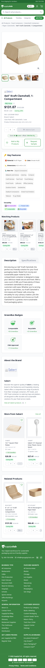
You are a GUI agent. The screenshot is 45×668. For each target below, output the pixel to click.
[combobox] (22, 12)
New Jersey (28, 583)
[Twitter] (41, 557)
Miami (26, 580)
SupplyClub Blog (7, 613)
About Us (5, 608)
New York (27, 586)
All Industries (6, 568)
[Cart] (42, 6)
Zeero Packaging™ (30, 644)
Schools (4, 592)
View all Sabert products (14, 403)
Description (10, 260)
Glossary (5, 619)
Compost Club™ (29, 647)
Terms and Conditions (28, 666)
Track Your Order (30, 622)
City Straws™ (28, 641)
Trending (18, 18)
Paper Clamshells (9, 26)
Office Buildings (7, 598)
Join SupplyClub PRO (9, 638)
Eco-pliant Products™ (31, 638)
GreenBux (5, 628)
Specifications (29, 260)
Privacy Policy (14, 666)
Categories (27, 18)
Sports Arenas (7, 595)
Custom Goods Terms (31, 616)
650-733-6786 (40, 1)
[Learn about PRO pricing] (14, 103)
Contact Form (6, 611)
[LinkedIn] (37, 557)
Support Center (29, 625)
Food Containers (17, 23)
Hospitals (5, 589)
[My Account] (37, 6)
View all (38, 414)
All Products (8, 18)
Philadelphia (28, 589)
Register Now (6, 641)
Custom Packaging (30, 613)
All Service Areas (29, 568)
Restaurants (6, 571)
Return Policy (28, 619)
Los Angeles (28, 577)
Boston (26, 571)
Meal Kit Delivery (8, 586)
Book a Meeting (29, 611)
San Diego (27, 592)
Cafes (4, 574)
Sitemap (27, 628)
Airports (4, 600)
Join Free (39, 18)
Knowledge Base (7, 616)
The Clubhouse (7, 625)
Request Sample (34, 142)
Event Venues (6, 580)
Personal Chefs (7, 583)
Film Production (7, 577)
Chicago (26, 574)
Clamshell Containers (31, 23)
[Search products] (41, 12)
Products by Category (31, 608)
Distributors (6, 631)
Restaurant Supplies (9, 622)
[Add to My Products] (22, 420)
